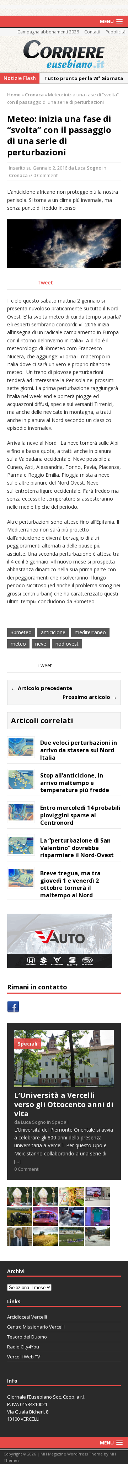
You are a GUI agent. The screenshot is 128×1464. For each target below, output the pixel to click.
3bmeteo (21, 632)
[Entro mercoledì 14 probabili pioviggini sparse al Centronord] (21, 817)
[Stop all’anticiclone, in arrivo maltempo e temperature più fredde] (21, 784)
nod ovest (67, 643)
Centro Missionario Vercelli (36, 1327)
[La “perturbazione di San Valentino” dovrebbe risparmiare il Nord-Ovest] (21, 849)
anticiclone (53, 632)
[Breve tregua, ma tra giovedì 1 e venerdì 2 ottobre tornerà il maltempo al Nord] (21, 882)
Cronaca (18, 175)
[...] (17, 1161)
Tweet (45, 282)
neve (40, 643)
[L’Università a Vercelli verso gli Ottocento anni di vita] (64, 1082)
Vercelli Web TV (23, 1356)
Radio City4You (23, 1346)
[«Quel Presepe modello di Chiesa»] (45, 1201)
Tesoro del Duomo (27, 1337)
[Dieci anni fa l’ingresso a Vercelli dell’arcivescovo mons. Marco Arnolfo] (19, 1201)
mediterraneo (90, 632)
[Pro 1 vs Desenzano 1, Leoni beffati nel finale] (71, 1241)
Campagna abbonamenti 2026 (48, 32)
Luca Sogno (88, 168)
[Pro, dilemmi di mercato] (45, 1221)
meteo (18, 643)
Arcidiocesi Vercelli (27, 1317)
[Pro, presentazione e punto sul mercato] (97, 1221)
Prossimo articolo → (90, 696)
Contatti (92, 32)
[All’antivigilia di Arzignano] (97, 1201)
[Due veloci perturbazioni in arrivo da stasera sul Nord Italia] (21, 752)
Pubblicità (116, 32)
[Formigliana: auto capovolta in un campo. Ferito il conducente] (19, 1221)
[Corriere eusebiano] (64, 54)
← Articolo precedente (41, 687)
